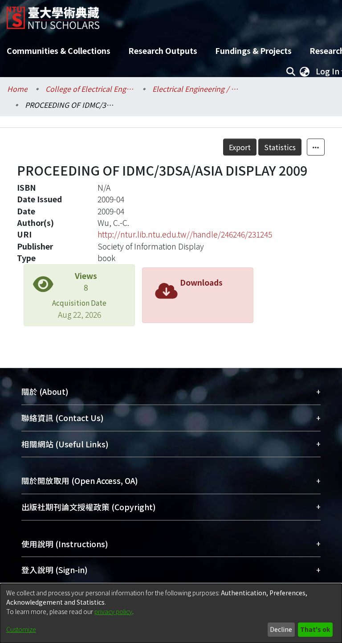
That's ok (315, 629)
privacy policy (113, 611)
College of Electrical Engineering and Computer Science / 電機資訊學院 (89, 88)
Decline (281, 629)
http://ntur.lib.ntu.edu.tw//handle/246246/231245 (185, 234)
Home (17, 88)
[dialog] (171, 613)
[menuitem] (304, 71)
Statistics (280, 147)
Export (240, 147)
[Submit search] (290, 71)
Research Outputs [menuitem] (162, 50)
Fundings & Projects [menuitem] (253, 50)
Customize (21, 629)
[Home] (53, 14)
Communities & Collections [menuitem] (58, 50)
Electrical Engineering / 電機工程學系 (196, 88)
